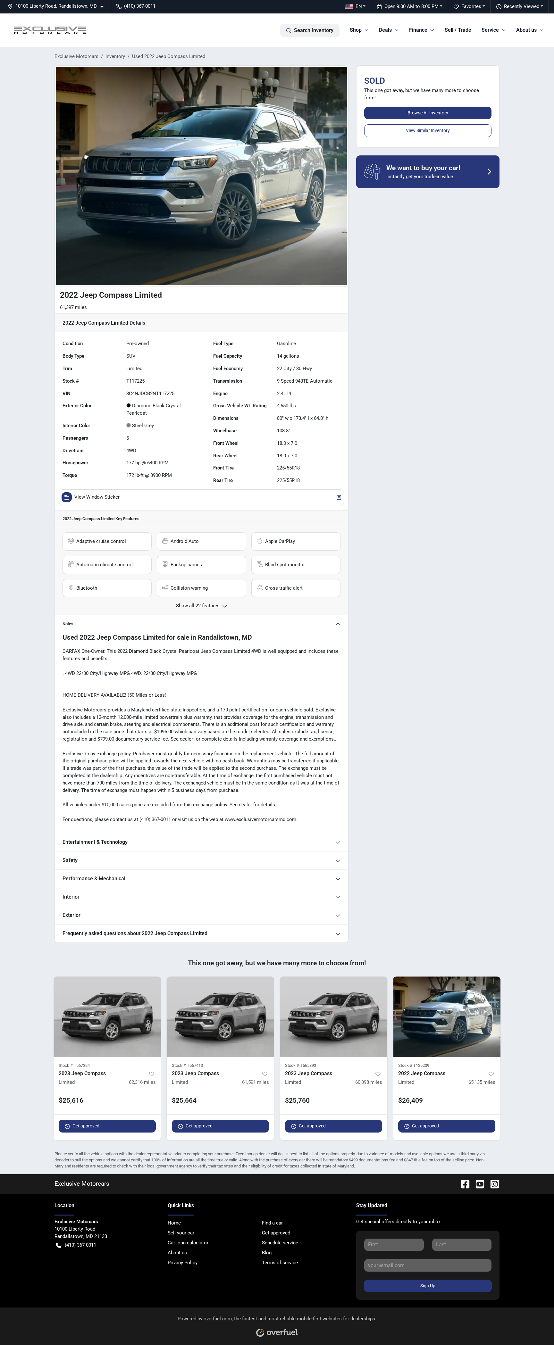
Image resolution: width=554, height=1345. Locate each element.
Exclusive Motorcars (76, 56)
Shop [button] (356, 30)
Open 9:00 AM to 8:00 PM (411, 6)
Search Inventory (313, 30)
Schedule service (280, 1243)
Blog (267, 1253)
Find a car (272, 1223)
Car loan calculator (188, 1243)
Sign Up (427, 1285)
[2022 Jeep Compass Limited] (446, 1016)
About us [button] (526, 30)
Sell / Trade (458, 30)
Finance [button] (418, 30)
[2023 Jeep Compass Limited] (107, 1016)
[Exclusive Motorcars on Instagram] (492, 1183)
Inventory (115, 56)
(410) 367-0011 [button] (139, 6)
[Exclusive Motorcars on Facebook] (462, 1183)
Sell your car (181, 1233)
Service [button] (490, 30)
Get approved (85, 1125)
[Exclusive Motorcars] (50, 30)
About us (177, 1253)
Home (174, 1223)
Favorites (471, 6)
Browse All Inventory (427, 112)
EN (359, 6)
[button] (58, 6)
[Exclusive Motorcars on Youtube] (477, 1183)
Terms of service (280, 1263)
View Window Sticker (97, 497)
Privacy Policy (182, 1263)
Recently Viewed (521, 6)
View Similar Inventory (428, 130)
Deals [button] (385, 30)
